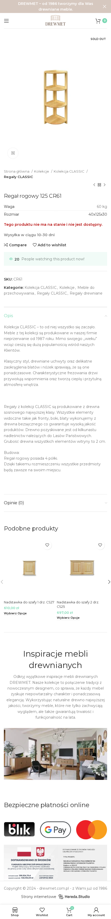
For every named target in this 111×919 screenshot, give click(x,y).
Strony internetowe (38, 896)
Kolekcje (42, 171)
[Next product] (104, 185)
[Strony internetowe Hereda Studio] (74, 896)
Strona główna (17, 171)
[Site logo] (55, 20)
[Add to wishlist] (47, 545)
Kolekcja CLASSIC (69, 171)
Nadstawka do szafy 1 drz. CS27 (29, 602)
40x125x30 (98, 214)
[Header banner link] (48, 6)
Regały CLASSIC (18, 177)
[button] (9, 754)
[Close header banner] (104, 6)
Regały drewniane (86, 293)
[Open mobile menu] (6, 21)
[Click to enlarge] (13, 153)
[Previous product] (94, 185)
